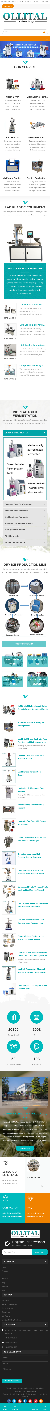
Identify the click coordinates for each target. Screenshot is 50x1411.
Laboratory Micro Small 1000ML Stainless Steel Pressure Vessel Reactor (31, 872)
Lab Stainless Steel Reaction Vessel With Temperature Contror (33, 905)
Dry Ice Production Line (37, 178)
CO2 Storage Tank (22, 605)
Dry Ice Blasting (7, 1308)
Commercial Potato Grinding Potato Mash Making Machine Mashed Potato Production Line (33, 889)
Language (7, 6)
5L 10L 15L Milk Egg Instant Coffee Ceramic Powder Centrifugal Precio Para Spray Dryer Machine (33, 708)
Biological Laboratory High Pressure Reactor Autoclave (29, 855)
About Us (5, 1279)
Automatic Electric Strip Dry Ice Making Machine (31, 724)
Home (4, 1267)
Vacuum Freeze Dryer (9, 1304)
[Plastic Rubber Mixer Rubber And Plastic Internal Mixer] (30, 355)
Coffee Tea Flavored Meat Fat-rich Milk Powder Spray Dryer (32, 839)
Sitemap (5, 1287)
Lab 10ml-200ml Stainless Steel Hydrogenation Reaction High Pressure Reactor (31, 922)
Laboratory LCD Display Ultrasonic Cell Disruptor (32, 987)
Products (5, 1271)
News (4, 1275)
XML (3, 1290)
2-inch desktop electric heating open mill (31, 806)
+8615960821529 (11, 1347)
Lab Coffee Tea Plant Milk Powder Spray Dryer (32, 822)
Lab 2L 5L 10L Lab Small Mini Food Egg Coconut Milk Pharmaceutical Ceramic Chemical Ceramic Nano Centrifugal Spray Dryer (32, 741)
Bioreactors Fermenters (26, 1388)
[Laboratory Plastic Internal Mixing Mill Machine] (30, 335)
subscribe (40, 1252)
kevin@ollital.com (11, 1342)
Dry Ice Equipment (29, 1391)
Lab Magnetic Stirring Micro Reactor (29, 773)
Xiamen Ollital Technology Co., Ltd (25, 1115)
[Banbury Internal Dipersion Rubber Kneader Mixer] (30, 315)
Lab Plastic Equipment (12, 178)
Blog (3, 1283)
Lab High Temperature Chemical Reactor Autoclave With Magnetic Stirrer (32, 971)
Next (3, 391)
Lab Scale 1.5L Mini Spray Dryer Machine (31, 789)
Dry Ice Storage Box (37, 652)
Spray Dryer (12, 97)
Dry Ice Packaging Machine (12, 672)
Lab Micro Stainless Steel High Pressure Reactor (31, 757)
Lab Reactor (12, 137)
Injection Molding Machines (11, 1320)
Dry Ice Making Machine (12, 652)
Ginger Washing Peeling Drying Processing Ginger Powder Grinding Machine (31, 938)
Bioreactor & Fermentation (37, 97)
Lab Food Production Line (37, 137)
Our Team (33, 1177)
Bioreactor (5, 1300)
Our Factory (11, 1207)
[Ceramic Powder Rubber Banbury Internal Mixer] (30, 294)
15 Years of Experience (10, 1173)
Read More (29, 303)
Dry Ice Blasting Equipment (37, 672)
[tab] (25, 433)
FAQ (29, 1207)
